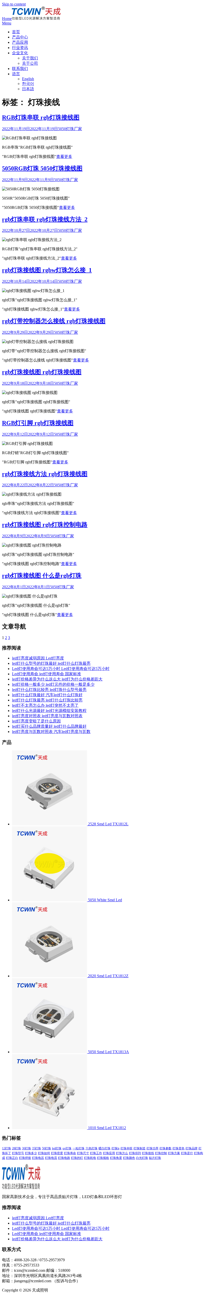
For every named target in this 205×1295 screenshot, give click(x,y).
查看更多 (64, 156)
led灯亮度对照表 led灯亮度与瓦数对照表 (47, 716)
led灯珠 (57, 1148)
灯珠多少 (31, 1153)
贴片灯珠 (155, 1158)
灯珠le (116, 1148)
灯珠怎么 (122, 1153)
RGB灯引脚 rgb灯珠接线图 (38, 423)
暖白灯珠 (104, 1148)
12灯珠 (6, 1148)
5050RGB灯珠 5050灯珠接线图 (42, 168)
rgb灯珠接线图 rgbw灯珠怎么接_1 (47, 270)
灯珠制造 (140, 1148)
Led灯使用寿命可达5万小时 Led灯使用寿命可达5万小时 (61, 668)
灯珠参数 (166, 1148)
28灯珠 (16, 1148)
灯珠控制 (161, 1153)
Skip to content (14, 4)
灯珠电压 (38, 1158)
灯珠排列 (135, 1153)
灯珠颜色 (129, 1158)
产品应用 (20, 42)
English (28, 79)
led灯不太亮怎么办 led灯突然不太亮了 (45, 705)
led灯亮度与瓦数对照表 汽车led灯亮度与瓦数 (51, 731)
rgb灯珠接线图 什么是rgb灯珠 (42, 575)
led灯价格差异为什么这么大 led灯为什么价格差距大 (57, 679)
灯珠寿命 (70, 1153)
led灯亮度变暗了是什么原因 (36, 721)
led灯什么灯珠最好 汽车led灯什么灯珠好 (47, 695)
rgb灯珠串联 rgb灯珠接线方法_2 (45, 219)
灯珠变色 (178, 1148)
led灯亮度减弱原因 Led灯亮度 (38, 658)
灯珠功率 (152, 1148)
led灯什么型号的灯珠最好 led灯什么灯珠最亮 (51, 663)
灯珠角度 (116, 1158)
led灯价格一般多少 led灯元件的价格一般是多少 (53, 684)
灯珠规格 (103, 1158)
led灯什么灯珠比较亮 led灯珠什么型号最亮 (49, 689)
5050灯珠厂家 (70, 129)
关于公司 (30, 63)
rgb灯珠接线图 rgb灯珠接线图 (42, 372)
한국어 (28, 83)
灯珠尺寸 (83, 1153)
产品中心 (20, 37)
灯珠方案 (174, 1153)
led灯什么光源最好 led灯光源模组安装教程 (49, 710)
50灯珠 (46, 1148)
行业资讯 (20, 47)
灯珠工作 (96, 1153)
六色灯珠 (92, 1148)
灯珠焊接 (25, 1158)
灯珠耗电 (90, 1158)
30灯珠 (26, 1148)
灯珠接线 (148, 1153)
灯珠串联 (126, 1148)
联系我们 (20, 68)
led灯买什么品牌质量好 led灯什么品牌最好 (49, 726)
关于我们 (30, 58)
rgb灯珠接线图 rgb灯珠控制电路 (45, 524)
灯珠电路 (64, 1158)
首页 (16, 32)
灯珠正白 (12, 1158)
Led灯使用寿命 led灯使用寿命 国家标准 (46, 674)
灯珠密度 (57, 1153)
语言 (16, 74)
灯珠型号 (18, 1153)
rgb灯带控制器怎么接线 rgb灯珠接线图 (54, 321)
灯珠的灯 (77, 1158)
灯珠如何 (44, 1153)
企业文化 (20, 53)
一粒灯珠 (78, 1148)
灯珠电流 (51, 1158)
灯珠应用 (109, 1153)
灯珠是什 (187, 1153)
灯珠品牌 (192, 1148)
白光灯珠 (142, 1158)
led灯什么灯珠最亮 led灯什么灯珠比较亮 (47, 700)
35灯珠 (36, 1148)
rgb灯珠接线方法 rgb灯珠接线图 (45, 474)
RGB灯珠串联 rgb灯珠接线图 (41, 117)
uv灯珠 (67, 1148)
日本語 (28, 89)
